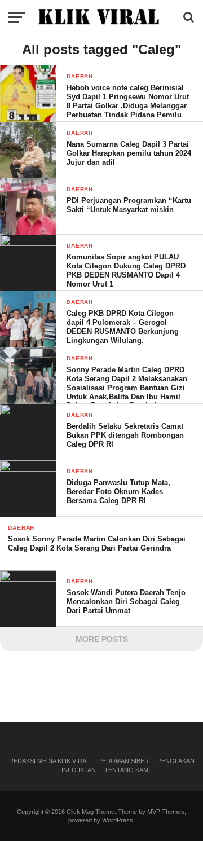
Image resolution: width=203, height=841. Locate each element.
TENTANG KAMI (127, 770)
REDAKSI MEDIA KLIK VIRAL (49, 761)
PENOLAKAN (176, 761)
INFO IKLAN (78, 770)
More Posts (102, 639)
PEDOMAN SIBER (123, 761)
